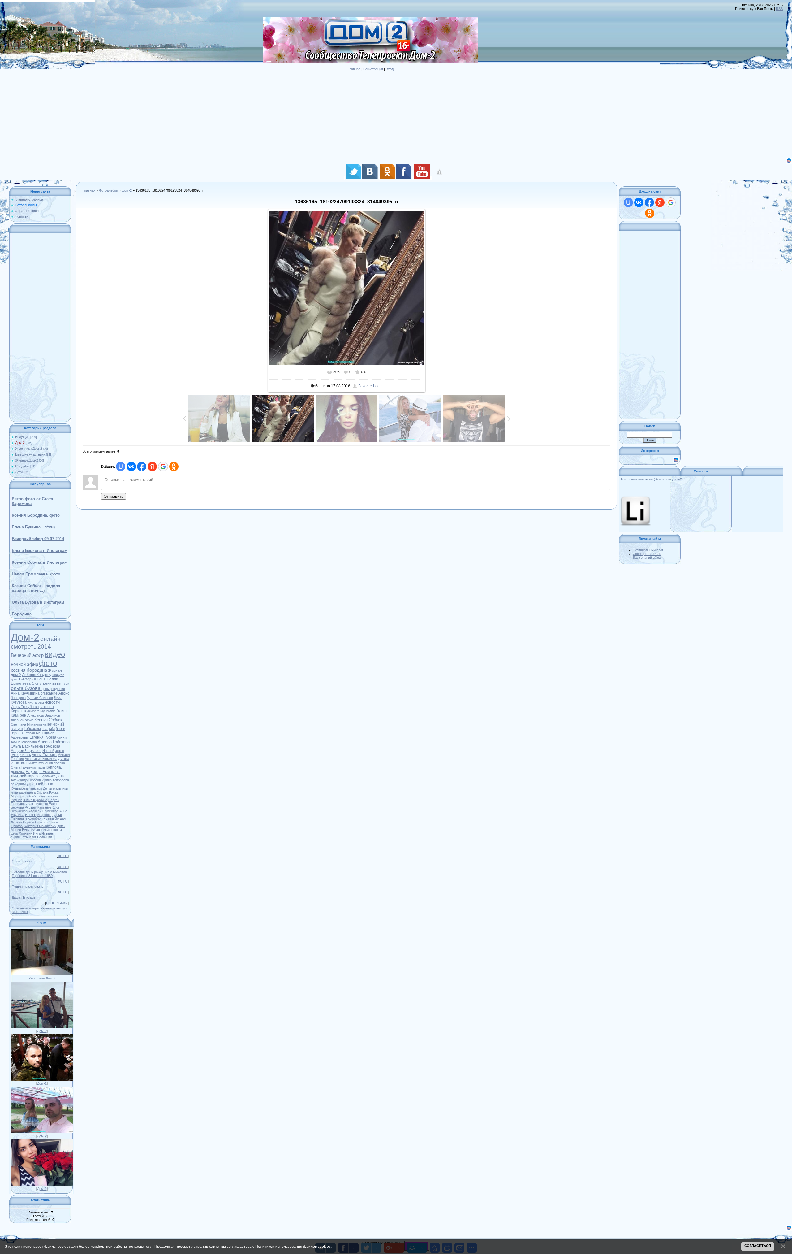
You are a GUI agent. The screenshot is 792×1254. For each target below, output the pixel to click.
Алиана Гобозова (54, 742)
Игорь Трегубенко (25, 707)
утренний (35, 784)
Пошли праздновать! (28, 886)
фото (48, 663)
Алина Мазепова (24, 742)
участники (34, 803)
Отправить (113, 496)
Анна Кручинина (25, 693)
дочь (14, 679)
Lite (45, 803)
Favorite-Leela (370, 386)
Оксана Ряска (47, 792)
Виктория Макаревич (40, 826)
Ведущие (22, 437)
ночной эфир (24, 664)
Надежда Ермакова (43, 772)
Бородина (22, 614)
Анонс (63, 693)
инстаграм (36, 702)
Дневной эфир (22, 720)
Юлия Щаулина (35, 800)
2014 (44, 646)
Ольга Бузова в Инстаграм (38, 602)
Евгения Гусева (42, 737)
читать (25, 755)
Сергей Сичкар (34, 822)
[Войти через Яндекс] (152, 466)
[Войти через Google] (163, 466)
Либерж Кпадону (36, 675)
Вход (390, 69)
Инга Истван (43, 833)
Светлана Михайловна (28, 724)
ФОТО (63, 856)
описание (49, 693)
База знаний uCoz (647, 557)
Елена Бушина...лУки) (33, 527)
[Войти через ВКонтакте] (131, 466)
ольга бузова (26, 688)
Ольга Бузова (22, 861)
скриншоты (19, 837)
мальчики (60, 788)
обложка (48, 776)
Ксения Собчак (48, 720)
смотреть (24, 646)
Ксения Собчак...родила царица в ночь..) (36, 588)
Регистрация (373, 69)
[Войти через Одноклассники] (174, 466)
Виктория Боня (32, 679)
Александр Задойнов (43, 715)
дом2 (61, 826)
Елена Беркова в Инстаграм (39, 550)
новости (52, 702)
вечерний (18, 784)
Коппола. (54, 767)
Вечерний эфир (27, 655)
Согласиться (757, 1245)
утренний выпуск (54, 683)
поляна (59, 763)
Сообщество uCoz (647, 554)
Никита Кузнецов (39, 763)
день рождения (53, 689)
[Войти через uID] (120, 466)
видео (55, 654)
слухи (62, 737)
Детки (47, 788)
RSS (779, 9)
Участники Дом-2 (28, 448)
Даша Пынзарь (23, 897)
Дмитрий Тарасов (26, 776)
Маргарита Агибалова (28, 796)
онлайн (50, 639)
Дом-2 (20, 443)
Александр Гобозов (26, 780)
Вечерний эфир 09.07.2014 (38, 538)
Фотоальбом (108, 190)
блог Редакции (40, 837)
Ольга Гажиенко (23, 767)
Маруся (58, 675)
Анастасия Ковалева (41, 759)
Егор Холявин (21, 833)
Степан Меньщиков (39, 733)
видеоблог (34, 818)
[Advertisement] (185, 114)
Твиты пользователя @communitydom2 (651, 479)
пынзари (35, 788)
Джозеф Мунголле (41, 711)
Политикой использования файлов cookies (293, 1246)
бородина (18, 698)
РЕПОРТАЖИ (57, 903)
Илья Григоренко (38, 815)
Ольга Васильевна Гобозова (35, 746)
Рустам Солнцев (40, 698)
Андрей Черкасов (26, 750)
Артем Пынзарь (44, 755)
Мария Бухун (21, 829)
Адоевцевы (19, 737)
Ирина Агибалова (55, 780)
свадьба (48, 729)
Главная (354, 69)
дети (60, 776)
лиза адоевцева (23, 792)
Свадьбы (22, 466)
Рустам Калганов (38, 807)
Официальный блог (648, 550)
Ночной (48, 751)
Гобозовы (32, 729)
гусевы (48, 818)
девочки (18, 772)
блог (35, 683)
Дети (19, 472)
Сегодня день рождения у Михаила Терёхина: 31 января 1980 (39, 874)
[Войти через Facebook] (141, 466)
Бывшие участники (30, 454)
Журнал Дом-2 (26, 460)
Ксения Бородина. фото (36, 515)
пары (41, 767)
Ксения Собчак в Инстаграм (39, 562)
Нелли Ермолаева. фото (36, 574)
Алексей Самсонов (43, 811)
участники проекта (47, 829)
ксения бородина (29, 670)
